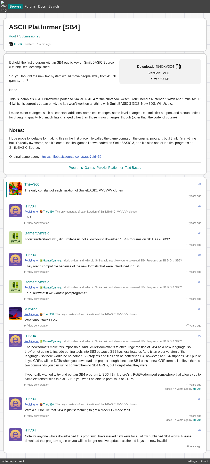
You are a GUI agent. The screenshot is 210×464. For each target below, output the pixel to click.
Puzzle (102, 167)
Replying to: (31, 211)
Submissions (28, 36)
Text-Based (133, 167)
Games (89, 167)
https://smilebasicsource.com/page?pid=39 (71, 156)
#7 (199, 336)
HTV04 (18, 44)
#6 (199, 309)
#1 (199, 184)
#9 (199, 430)
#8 (199, 399)
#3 (199, 233)
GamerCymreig (36, 233)
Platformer (115, 167)
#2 (199, 206)
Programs (76, 167)
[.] (43, 36)
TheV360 (31, 184)
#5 (199, 282)
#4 (199, 255)
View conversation (38, 222)
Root (12, 36)
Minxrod (31, 309)
